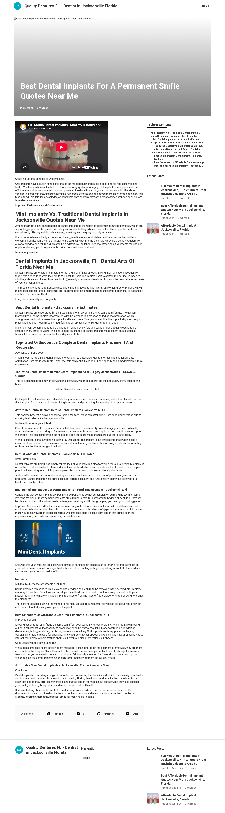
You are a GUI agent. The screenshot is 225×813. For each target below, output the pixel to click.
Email (135, 713)
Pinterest (108, 713)
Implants (159, 159)
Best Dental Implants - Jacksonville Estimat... (177, 139)
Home (205, 6)
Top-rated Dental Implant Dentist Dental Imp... (179, 146)
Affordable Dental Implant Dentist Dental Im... (178, 149)
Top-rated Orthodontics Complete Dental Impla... (179, 142)
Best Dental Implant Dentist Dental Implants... (178, 156)
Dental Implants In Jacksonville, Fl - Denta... (174, 136)
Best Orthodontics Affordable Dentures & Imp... (180, 162)
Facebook (58, 713)
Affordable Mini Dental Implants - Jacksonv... (178, 165)
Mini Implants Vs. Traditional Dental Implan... (175, 132)
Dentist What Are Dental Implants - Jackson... (178, 152)
